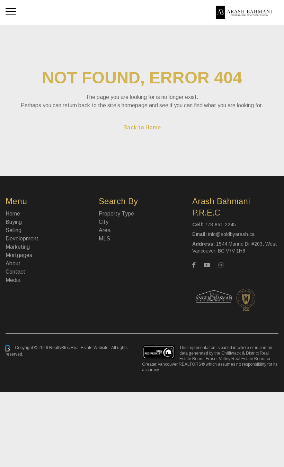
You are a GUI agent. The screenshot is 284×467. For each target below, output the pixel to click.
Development (22, 238)
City (103, 222)
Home (13, 214)
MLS (104, 238)
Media (13, 280)
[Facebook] (194, 265)
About (13, 263)
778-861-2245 (220, 224)
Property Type (116, 214)
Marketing (18, 247)
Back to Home (142, 127)
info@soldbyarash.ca (231, 234)
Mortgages (19, 255)
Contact (15, 272)
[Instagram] (221, 265)
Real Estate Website (90, 348)
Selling (13, 230)
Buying (14, 222)
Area (104, 230)
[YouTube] (207, 265)
